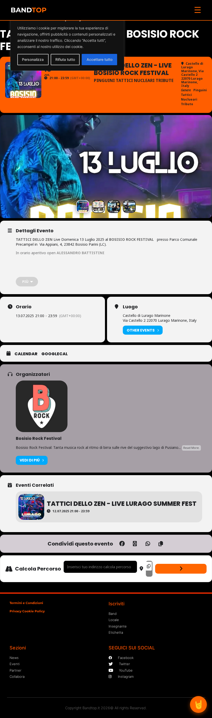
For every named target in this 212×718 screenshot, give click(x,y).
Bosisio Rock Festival (39, 438)
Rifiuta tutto (65, 59)
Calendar (25, 354)
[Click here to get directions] (181, 569)
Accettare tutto (99, 59)
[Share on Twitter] (134, 543)
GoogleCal (54, 354)
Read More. (191, 448)
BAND (29, 10)
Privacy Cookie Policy (27, 611)
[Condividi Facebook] (122, 543)
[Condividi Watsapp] (147, 543)
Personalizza (33, 59)
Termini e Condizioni (26, 603)
